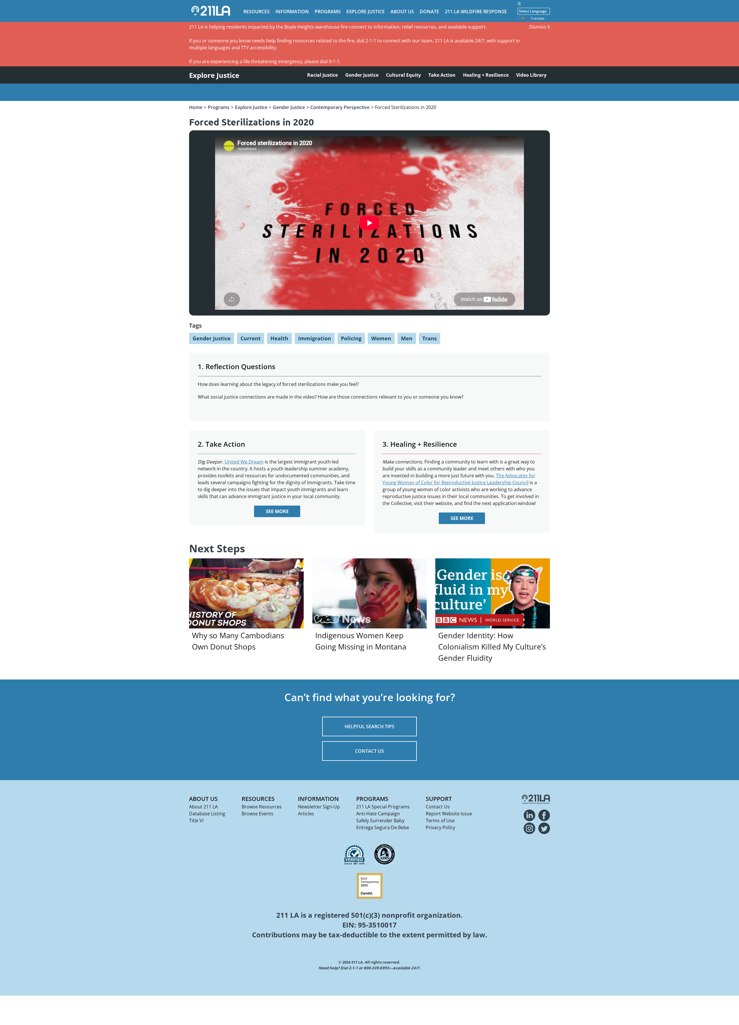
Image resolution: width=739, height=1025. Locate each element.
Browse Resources (262, 807)
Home (195, 107)
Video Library (531, 75)
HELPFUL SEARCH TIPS (369, 726)
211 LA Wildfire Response (476, 11)
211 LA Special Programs (383, 807)
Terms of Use (440, 820)
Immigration (314, 338)
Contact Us (438, 807)
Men (407, 338)
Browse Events (257, 813)
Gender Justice (361, 75)
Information (292, 11)
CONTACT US (369, 751)
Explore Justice (365, 11)
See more (277, 511)
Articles (306, 813)
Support (439, 799)
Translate (537, 18)
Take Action (442, 75)
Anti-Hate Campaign (378, 813)
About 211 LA (203, 807)
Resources (256, 11)
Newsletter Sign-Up (319, 807)
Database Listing (207, 813)
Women (381, 338)
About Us (402, 11)
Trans (429, 338)
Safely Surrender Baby (380, 820)
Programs (328, 11)
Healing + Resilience (486, 75)
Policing (351, 338)
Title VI (196, 820)
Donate (429, 11)
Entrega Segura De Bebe (382, 827)
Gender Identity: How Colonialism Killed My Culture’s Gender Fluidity (492, 646)
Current (250, 338)
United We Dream (244, 462)
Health (279, 338)
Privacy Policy (440, 827)
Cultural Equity (403, 75)
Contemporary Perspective (340, 107)
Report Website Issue (449, 813)
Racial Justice (322, 75)
